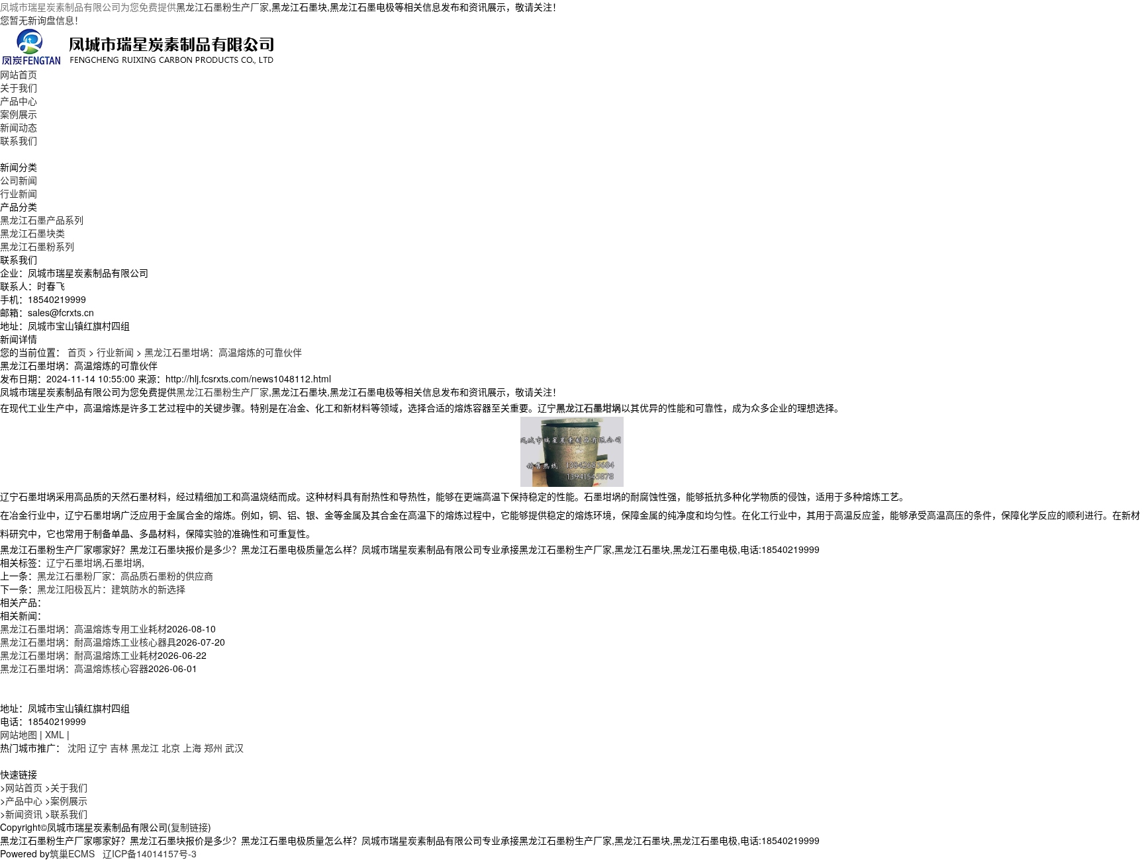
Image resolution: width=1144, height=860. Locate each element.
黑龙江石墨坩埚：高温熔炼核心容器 (74, 668)
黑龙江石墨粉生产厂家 (222, 6)
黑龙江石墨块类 (32, 232)
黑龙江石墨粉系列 (37, 246)
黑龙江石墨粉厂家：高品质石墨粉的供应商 (125, 575)
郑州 (213, 747)
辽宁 (98, 747)
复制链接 (189, 827)
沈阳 (77, 747)
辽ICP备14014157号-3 (150, 853)
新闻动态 (18, 127)
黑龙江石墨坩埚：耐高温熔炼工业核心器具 (88, 641)
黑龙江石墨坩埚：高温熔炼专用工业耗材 (83, 628)
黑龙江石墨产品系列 (41, 219)
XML (54, 734)
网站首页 (18, 74)
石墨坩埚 (123, 562)
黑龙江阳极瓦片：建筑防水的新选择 (111, 588)
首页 (77, 352)
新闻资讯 (23, 813)
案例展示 (18, 113)
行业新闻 (18, 193)
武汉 (234, 747)
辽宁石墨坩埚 (74, 562)
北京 (171, 747)
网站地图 (18, 734)
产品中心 (18, 100)
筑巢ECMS (72, 853)
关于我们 (18, 87)
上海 (192, 747)
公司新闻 (18, 180)
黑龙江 (145, 747)
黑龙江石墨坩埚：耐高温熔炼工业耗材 (79, 655)
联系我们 (18, 140)
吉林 (119, 747)
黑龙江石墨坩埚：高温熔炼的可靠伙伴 (223, 352)
